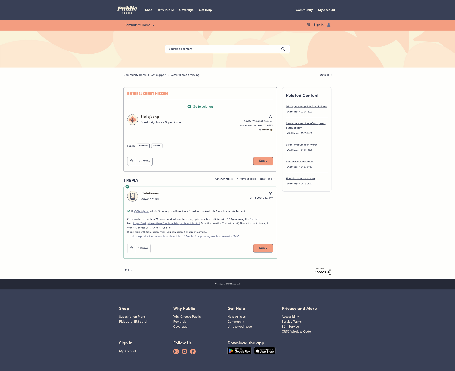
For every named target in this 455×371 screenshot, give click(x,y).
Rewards (143, 146)
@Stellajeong (141, 211)
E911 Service (290, 326)
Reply (263, 161)
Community (304, 10)
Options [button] (324, 75)
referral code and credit (300, 162)
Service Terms (292, 321)
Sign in (318, 25)
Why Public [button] (184, 308)
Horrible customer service (300, 179)
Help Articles (237, 316)
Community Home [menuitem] (137, 25)
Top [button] (130, 270)
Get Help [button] (236, 308)
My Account (326, 10)
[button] (131, 161)
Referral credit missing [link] (185, 75)
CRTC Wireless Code (296, 331)
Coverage (186, 10)
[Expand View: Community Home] (153, 25)
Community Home (135, 75)
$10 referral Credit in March (301, 145)
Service (156, 146)
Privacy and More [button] (299, 308)
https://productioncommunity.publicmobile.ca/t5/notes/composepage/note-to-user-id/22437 (185, 236)
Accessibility (290, 316)
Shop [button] (124, 308)
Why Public (166, 10)
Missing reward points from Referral (306, 107)
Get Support (158, 75)
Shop (148, 10)
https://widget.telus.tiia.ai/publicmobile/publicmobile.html (166, 223)
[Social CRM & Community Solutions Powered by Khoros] (323, 271)
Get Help (205, 10)
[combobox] (227, 49)
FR (308, 25)
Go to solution (203, 107)
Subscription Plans (132, 316)
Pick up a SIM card (133, 321)
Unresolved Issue (240, 326)
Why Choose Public (187, 316)
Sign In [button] (126, 343)
